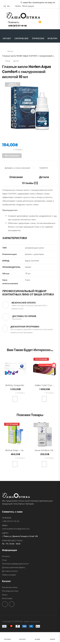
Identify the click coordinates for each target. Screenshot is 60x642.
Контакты (6, 556)
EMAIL (5, 525)
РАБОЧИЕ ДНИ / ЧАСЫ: (12, 541)
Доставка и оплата (10, 571)
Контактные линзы (9, 587)
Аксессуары (7, 598)
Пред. (7, 60)
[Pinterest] (16, 164)
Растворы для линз (10, 591)
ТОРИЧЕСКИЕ (38, 38)
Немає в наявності (12, 84)
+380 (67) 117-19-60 (10, 521)
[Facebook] (5, 164)
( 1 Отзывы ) (18, 149)
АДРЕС (5, 533)
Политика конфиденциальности (15, 564)
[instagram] (11, 604)
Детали (44, 177)
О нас (4, 560)
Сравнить (43, 167)
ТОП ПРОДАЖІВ (41, 359)
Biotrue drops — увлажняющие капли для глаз (27, 450)
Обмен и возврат (9, 575)
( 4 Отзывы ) (20, 393)
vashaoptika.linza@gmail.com (16, 528)
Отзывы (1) (30, 183)
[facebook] (5, 604)
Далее (16, 60)
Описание (16, 177)
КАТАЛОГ (7, 38)
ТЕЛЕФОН (6, 518)
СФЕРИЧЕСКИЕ (21, 38)
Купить (15, 399)
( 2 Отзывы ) (49, 458)
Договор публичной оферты (13, 567)
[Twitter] (10, 164)
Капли (10, 51)
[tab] (16, 177)
